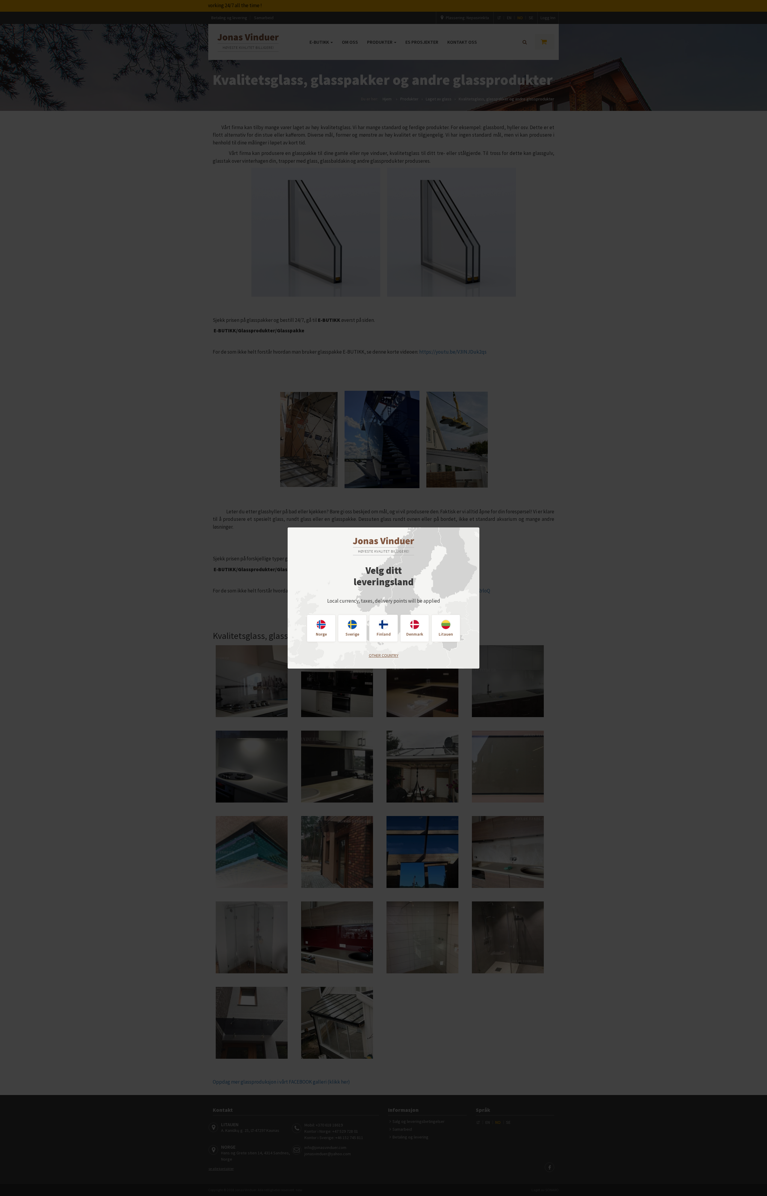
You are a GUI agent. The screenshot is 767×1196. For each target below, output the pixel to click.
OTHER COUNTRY (383, 655)
